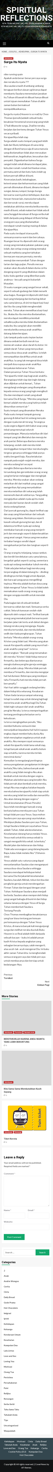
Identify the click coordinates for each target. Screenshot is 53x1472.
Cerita (7, 1286)
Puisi (6, 1388)
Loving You (9, 1361)
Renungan (8, 1399)
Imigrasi (7, 1313)
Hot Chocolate (11, 1308)
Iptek (6, 1318)
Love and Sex (10, 1356)
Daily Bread (9, 1297)
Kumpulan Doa (11, 1345)
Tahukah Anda (29, 1032)
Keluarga (18, 1132)
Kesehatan (9, 1340)
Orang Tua (9, 1372)
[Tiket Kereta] (26, 1118)
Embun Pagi (43, 983)
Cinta (6, 1292)
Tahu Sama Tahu (11, 1409)
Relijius (7, 1393)
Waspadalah (9, 1431)
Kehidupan (9, 58)
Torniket (8, 976)
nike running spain (13, 74)
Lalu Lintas (9, 1350)
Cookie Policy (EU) (17, 1451)
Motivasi (8, 1367)
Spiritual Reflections (26, 14)
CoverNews (40, 1464)
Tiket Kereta (10, 1139)
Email (31, 1210)
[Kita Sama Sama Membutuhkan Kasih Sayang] (26, 1068)
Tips (6, 1420)
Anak (6, 1276)
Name (7, 1210)
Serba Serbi (9, 1404)
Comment (9, 1173)
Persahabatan (10, 1383)
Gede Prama (9, 1302)
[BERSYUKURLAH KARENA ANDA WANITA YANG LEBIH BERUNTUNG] (26, 1018)
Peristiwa (18, 1032)
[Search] (48, 43)
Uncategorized (11, 1425)
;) (4, 1270)
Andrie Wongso (11, 1281)
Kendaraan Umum (12, 1334)
